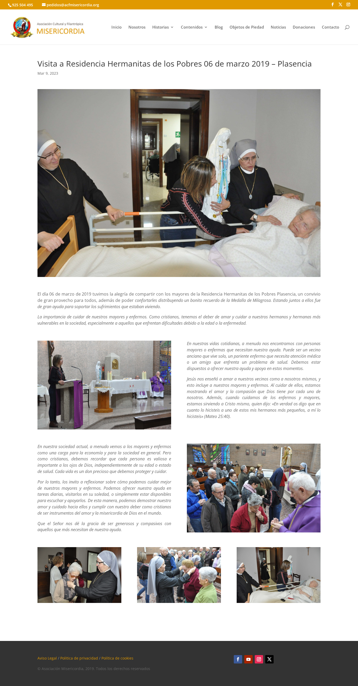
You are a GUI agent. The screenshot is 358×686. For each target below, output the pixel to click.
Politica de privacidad (79, 658)
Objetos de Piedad (247, 27)
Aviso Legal (47, 658)
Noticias (278, 27)
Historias (160, 27)
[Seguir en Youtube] (248, 659)
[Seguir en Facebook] (238, 659)
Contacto (330, 27)
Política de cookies (117, 658)
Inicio (116, 27)
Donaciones (304, 27)
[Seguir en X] (269, 659)
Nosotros (136, 27)
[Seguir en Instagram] (259, 659)
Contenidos (192, 27)
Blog (219, 27)
